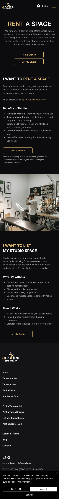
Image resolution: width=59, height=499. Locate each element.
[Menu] (54, 6)
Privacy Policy (23, 481)
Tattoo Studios (9, 378)
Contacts (6, 445)
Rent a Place (8, 390)
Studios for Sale (10, 396)
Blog (4, 439)
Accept (43, 489)
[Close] (54, 475)
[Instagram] (4, 457)
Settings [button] (29, 494)
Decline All (16, 489)
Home (5, 372)
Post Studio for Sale (12, 424)
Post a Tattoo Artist (12, 406)
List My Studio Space (13, 418)
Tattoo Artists (9, 384)
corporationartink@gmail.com (16, 463)
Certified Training (10, 433)
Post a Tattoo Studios (13, 412)
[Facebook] (9, 457)
